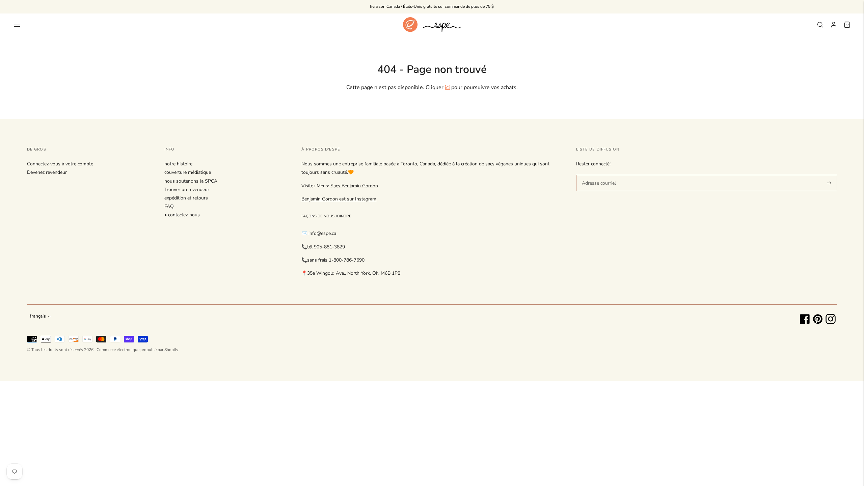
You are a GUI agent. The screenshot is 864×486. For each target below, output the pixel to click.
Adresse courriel (598, 174)
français (38, 316)
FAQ (169, 206)
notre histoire (178, 164)
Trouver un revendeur (186, 189)
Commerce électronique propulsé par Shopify (137, 349)
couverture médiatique (187, 172)
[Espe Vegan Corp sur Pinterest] (818, 322)
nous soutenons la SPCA (190, 181)
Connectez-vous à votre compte (60, 164)
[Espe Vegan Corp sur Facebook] (805, 322)
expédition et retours (186, 198)
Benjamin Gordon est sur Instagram (338, 199)
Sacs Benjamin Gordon (354, 186)
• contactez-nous (182, 215)
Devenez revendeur (47, 172)
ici (447, 87)
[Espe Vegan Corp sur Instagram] (831, 322)
